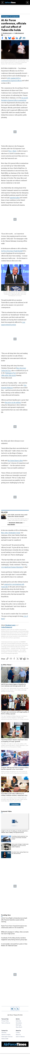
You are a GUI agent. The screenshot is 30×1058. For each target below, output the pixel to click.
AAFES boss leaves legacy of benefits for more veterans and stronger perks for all (13, 685)
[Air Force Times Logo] (10, 2)
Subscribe (18, 1021)
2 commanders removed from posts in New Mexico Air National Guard (14, 945)
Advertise (4, 1032)
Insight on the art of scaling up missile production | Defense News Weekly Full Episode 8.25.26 (14, 831)
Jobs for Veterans (20, 1036)
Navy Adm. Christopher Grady (10, 533)
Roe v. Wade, (12, 151)
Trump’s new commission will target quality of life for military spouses (15, 713)
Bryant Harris (12, 522)
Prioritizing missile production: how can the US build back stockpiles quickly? (20, 837)
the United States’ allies (15, 460)
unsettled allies (15, 197)
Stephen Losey (7, 33)
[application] (15, 821)
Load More (15, 804)
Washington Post (10, 373)
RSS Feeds (18, 1025)
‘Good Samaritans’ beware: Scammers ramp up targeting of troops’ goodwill (14, 740)
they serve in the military (13, 402)
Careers (18, 1032)
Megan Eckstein (11, 524)
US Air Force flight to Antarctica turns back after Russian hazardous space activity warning (14, 920)
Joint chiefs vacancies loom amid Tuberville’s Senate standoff (17, 515)
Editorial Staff (5, 1038)
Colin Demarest (19, 33)
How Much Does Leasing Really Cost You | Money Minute (20, 852)
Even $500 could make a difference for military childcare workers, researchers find (14, 794)
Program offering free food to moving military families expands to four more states (15, 768)
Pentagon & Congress (10, 16)
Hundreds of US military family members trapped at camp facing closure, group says (14, 939)
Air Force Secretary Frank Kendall (12, 251)
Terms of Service (6, 1023)
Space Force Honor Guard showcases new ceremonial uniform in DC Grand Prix (14, 926)
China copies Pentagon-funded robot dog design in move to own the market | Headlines (20, 845)
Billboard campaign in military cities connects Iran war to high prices (14, 933)
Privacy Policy (5, 1021)
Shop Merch (19, 1027)
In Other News (6, 665)
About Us (18, 1034)
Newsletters (19, 1023)
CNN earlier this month (8, 375)
